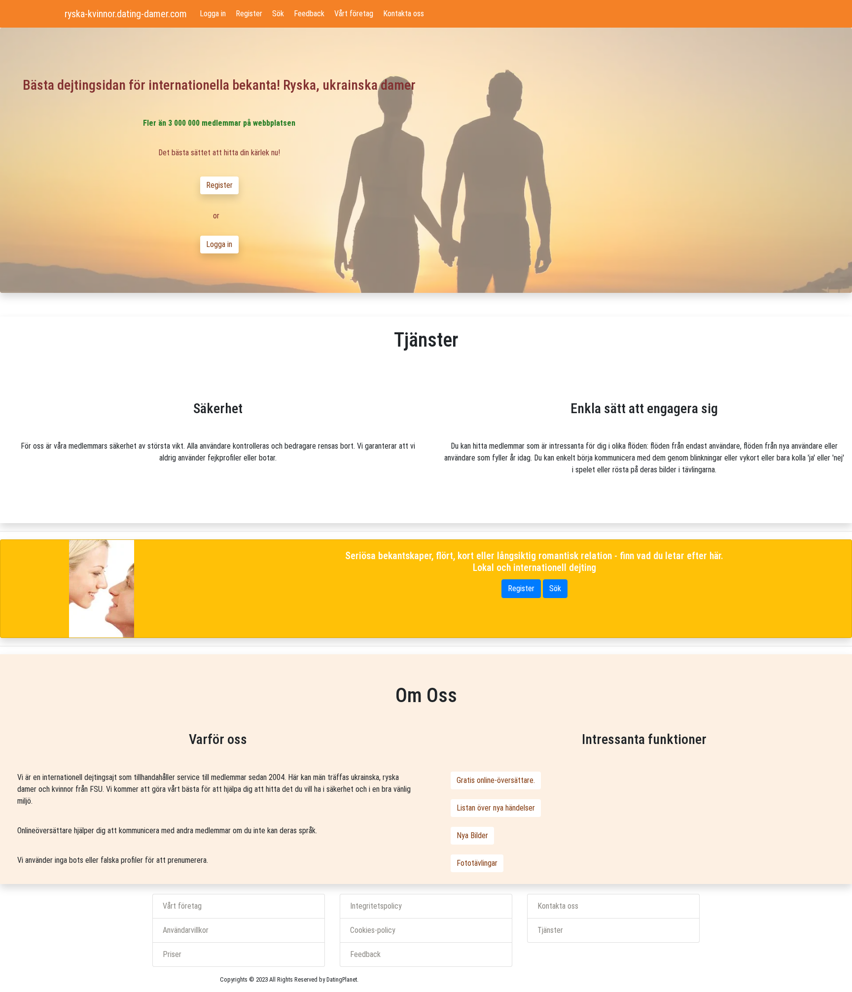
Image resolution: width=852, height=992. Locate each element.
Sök (278, 13)
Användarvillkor (186, 930)
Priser (172, 954)
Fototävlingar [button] (477, 863)
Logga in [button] (219, 244)
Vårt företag (353, 13)
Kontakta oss (403, 13)
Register (249, 13)
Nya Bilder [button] (472, 835)
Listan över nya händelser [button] (496, 808)
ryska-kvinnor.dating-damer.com (126, 14)
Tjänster (550, 930)
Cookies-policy (372, 930)
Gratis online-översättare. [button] (496, 780)
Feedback (309, 13)
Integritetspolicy (376, 906)
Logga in (213, 13)
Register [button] (219, 185)
